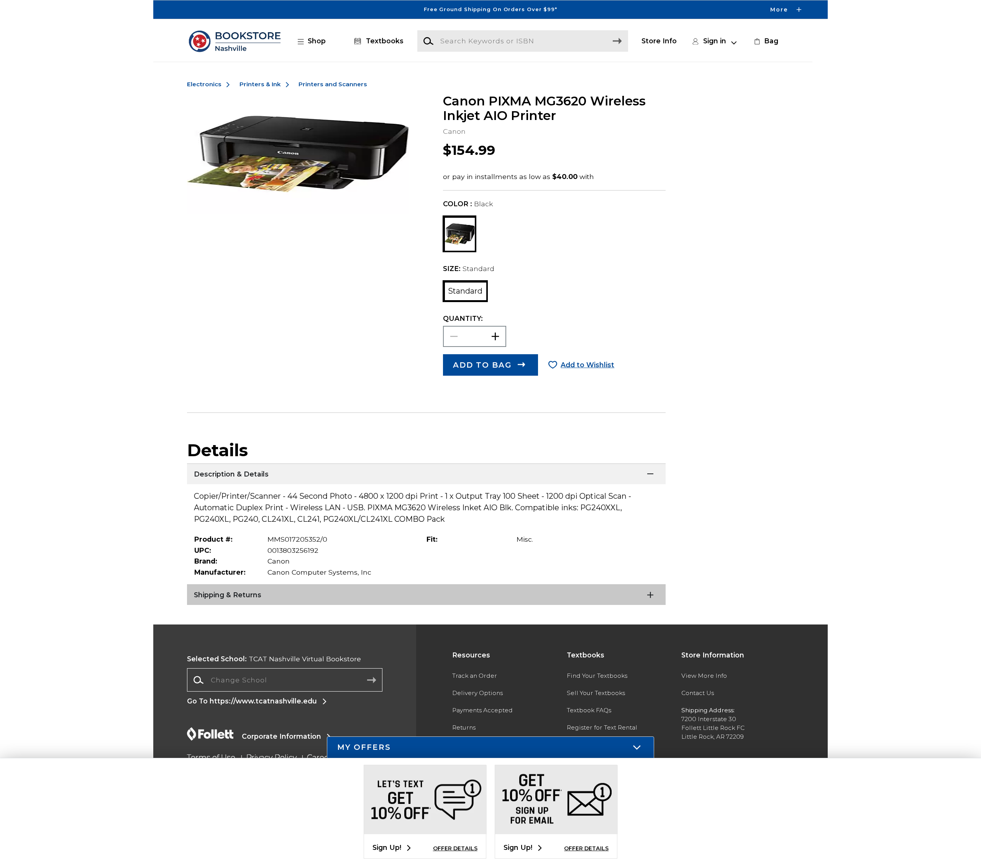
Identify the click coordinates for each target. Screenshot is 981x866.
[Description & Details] (426, 473)
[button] (490, 9)
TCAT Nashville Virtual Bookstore (274, 659)
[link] (765, 41)
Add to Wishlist (587, 365)
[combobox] (284, 680)
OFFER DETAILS (455, 848)
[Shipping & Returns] (426, 594)
